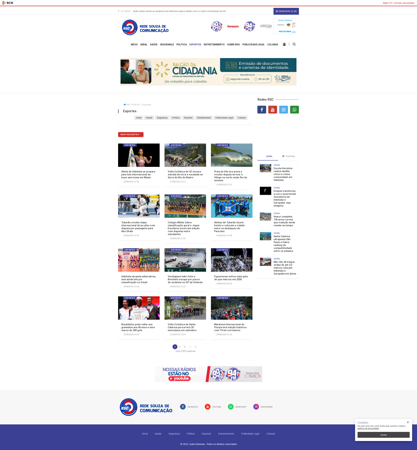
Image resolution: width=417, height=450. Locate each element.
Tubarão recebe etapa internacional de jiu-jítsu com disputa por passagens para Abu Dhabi (138, 227)
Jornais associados (404, 3)
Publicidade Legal (253, 44)
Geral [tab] (269, 156)
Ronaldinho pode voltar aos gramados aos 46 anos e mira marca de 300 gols (138, 327)
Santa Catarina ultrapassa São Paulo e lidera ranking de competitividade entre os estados (283, 244)
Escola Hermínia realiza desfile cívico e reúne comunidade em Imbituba (185, 11)
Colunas (272, 44)
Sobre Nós (233, 44)
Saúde (154, 44)
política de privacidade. (368, 428)
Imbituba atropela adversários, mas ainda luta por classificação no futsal (138, 279)
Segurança (167, 44)
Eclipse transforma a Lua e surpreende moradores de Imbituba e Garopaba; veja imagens (285, 198)
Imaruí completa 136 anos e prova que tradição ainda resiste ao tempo (284, 221)
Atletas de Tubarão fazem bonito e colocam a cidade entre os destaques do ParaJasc (229, 227)
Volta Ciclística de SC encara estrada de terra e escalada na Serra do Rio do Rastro (185, 174)
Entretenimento (214, 44)
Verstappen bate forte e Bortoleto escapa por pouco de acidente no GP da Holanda (185, 279)
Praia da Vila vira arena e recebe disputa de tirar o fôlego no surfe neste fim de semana (230, 176)
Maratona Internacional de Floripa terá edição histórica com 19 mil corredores (230, 327)
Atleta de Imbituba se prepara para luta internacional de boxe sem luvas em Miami (138, 174)
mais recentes (130, 134)
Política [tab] (290, 156)
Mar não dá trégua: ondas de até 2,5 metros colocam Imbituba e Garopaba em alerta (285, 267)
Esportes (195, 44)
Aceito (384, 435)
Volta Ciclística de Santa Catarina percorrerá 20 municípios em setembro (182, 327)
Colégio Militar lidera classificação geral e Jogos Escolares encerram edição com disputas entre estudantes (184, 228)
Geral (143, 44)
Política (181, 44)
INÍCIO (134, 44)
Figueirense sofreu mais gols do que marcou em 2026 (231, 278)
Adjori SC (387, 3)
